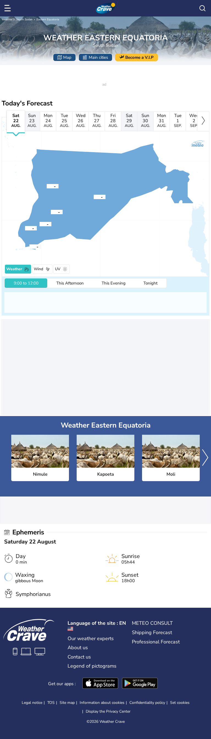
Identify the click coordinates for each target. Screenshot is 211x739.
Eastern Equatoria (48, 19)
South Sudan (24, 19)
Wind (38, 269)
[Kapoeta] (93, 196)
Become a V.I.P (139, 57)
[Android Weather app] (140, 684)
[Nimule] (29, 246)
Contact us (79, 657)
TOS (51, 702)
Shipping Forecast (152, 632)
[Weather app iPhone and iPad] (100, 684)
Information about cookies (102, 702)
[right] (203, 121)
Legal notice (32, 702)
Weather (7, 19)
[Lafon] (46, 186)
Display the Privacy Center (108, 711)
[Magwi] (39, 223)
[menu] (8, 8)
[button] (29, 246)
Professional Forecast (156, 641)
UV (57, 269)
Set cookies (180, 703)
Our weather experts (91, 638)
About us (78, 647)
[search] (202, 8)
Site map (67, 702)
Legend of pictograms (92, 666)
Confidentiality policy (147, 702)
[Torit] (50, 211)
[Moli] (25, 228)
